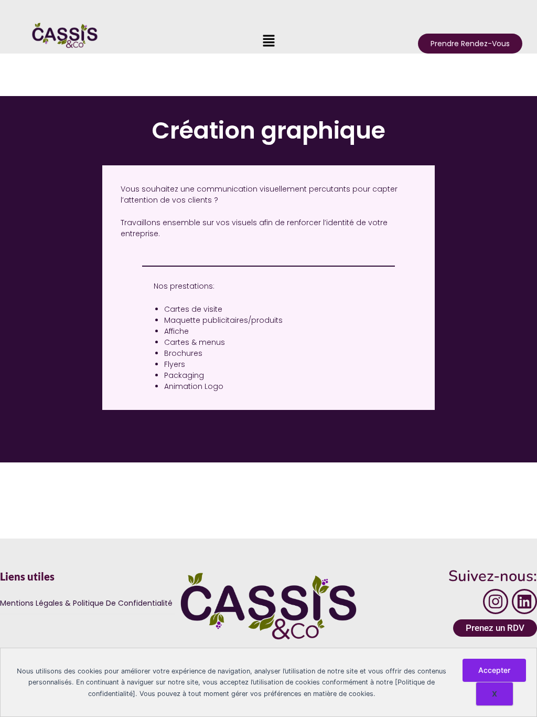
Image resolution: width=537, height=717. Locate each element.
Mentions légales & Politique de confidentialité (86, 603)
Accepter (494, 670)
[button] (268, 41)
